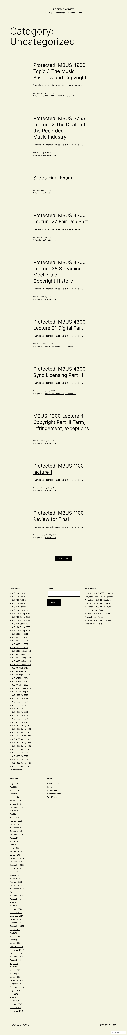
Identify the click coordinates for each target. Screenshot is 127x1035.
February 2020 (16, 974)
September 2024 (17, 834)
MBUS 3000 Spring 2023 (20, 661)
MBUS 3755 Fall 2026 (19, 685)
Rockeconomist (63, 9)
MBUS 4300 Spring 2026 (20, 749)
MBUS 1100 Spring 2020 (20, 617)
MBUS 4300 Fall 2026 (19, 722)
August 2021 (15, 929)
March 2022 (15, 906)
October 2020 (16, 953)
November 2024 (17, 828)
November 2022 (17, 889)
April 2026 (14, 787)
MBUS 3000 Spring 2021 (20, 654)
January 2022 (16, 913)
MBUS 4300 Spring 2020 (20, 729)
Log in (49, 787)
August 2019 (15, 991)
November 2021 (16, 919)
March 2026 (15, 790)
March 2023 (15, 879)
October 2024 (16, 831)
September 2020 (17, 957)
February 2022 (16, 909)
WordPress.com (54, 797)
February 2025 (16, 821)
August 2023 (15, 868)
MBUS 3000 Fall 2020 (19, 637)
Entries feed (52, 790)
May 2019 (14, 994)
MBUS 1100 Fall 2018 (18, 593)
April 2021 (14, 933)
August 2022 (15, 899)
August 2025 (15, 811)
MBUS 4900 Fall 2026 (19, 760)
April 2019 (14, 997)
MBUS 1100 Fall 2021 (18, 603)
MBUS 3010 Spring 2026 (20, 675)
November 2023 (17, 858)
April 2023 (14, 875)
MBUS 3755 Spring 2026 (20, 692)
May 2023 (14, 872)
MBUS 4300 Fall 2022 (19, 709)
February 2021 (16, 940)
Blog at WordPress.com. (107, 1025)
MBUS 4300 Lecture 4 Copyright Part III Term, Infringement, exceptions (61, 422)
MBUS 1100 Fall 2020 (19, 600)
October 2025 (16, 804)
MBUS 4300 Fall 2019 (19, 698)
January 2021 (15, 943)
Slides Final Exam (52, 178)
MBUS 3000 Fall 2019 (19, 634)
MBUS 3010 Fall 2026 (19, 671)
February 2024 (16, 851)
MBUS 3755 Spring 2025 (20, 688)
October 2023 (16, 862)
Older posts (63, 558)
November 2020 (17, 950)
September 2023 (17, 865)
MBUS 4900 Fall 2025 (19, 756)
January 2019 (15, 1008)
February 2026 (16, 794)
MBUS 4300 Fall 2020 (19, 702)
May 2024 (14, 841)
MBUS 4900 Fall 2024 (53, 96)
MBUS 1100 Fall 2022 (19, 607)
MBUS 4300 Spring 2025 (20, 746)
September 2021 (17, 926)
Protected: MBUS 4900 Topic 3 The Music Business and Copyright (59, 71)
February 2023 (16, 882)
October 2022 (16, 892)
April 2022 (14, 902)
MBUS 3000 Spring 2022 (20, 658)
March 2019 (15, 1001)
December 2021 (16, 916)
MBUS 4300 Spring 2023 (20, 739)
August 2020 (15, 960)
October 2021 (15, 923)
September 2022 (17, 896)
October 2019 (15, 984)
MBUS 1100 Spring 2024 (20, 631)
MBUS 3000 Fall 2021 (19, 641)
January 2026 (16, 797)
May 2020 (14, 963)
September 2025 (17, 807)
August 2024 (15, 838)
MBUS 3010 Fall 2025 (19, 668)
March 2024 (15, 848)
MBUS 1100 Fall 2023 (19, 610)
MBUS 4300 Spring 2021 (20, 732)
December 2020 (16, 946)
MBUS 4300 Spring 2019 (20, 726)
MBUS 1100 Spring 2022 (20, 624)
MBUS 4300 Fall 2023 (19, 712)
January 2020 (16, 977)
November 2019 (16, 980)
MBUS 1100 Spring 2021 (20, 620)
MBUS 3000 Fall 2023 (19, 647)
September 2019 (17, 987)
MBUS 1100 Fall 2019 (18, 597)
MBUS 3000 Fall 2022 (19, 644)
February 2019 (16, 1004)
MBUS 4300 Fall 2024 (19, 715)
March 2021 (15, 936)
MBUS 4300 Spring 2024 (54, 346)
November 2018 (16, 1011)
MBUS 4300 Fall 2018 (19, 695)
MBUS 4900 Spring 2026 (20, 766)
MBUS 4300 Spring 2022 (20, 736)
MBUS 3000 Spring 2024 (20, 664)
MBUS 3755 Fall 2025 (19, 681)
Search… (51, 588)
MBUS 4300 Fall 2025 (19, 719)
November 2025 (17, 801)
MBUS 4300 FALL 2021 (19, 705)
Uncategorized (68, 96)
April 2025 (14, 814)
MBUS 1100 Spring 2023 (20, 627)
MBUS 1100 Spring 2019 (20, 614)
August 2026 (15, 784)
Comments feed (54, 794)
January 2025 (16, 824)
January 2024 (16, 855)
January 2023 (16, 885)
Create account (53, 784)
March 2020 (15, 970)
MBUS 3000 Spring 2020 (20, 651)
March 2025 (15, 817)
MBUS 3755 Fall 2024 (19, 678)
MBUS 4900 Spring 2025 (20, 763)
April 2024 (14, 845)
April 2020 (14, 967)
